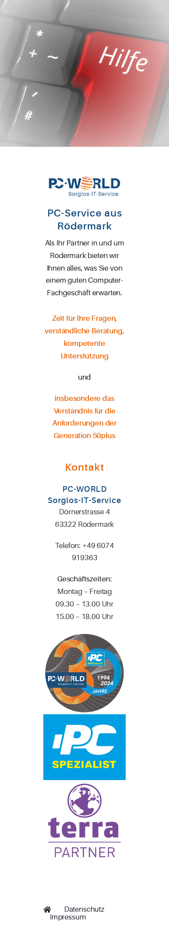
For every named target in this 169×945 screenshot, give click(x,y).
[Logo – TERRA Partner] (84, 784)
